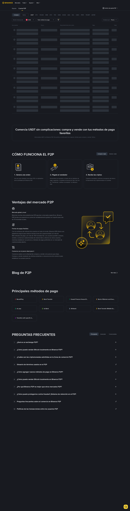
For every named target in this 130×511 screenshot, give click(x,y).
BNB (46, 15)
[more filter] (58, 20)
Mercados (17, 3)
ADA (69, 15)
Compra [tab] (16, 15)
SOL (73, 15)
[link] (24, 299)
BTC (36, 15)
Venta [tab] (24, 15)
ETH (51, 15)
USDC (77, 15)
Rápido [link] (14, 8)
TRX (55, 15)
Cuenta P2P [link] (22, 8)
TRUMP (88, 15)
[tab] (14, 8)
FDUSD (42, 15)
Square (31, 3)
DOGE (64, 15)
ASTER (93, 15)
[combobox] (30, 20)
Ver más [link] (113, 273)
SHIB (59, 15)
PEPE (82, 15)
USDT (32, 15)
